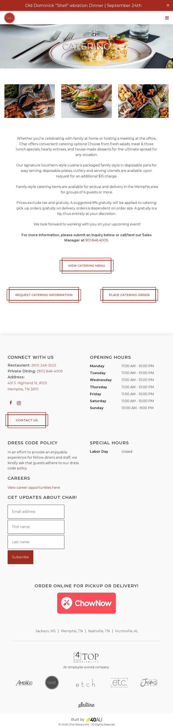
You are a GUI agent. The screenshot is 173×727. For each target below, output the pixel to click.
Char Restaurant (79, 724)
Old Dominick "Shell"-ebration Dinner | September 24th (83, 5)
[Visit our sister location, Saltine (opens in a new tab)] (86, 705)
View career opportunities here (34, 488)
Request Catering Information (44, 295)
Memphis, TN (72, 631)
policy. (22, 468)
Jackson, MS (45, 631)
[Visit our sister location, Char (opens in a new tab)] (52, 682)
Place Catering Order (129, 295)
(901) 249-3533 (43, 365)
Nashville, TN (99, 631)
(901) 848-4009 (50, 371)
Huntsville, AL (126, 631)
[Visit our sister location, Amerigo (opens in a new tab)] (24, 682)
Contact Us (27, 420)
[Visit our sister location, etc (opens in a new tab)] (119, 682)
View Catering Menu (86, 266)
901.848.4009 (96, 240)
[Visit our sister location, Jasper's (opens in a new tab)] (149, 682)
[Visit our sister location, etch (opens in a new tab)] (84, 682)
